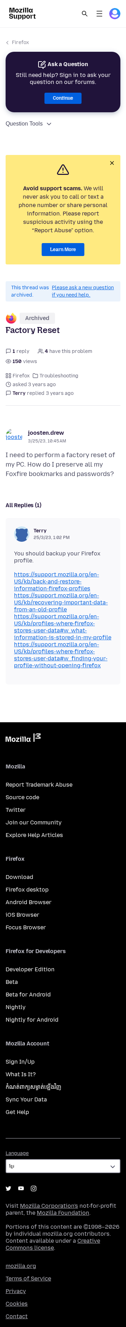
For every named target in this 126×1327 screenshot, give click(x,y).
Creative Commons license (53, 1244)
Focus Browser (26, 927)
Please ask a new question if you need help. (83, 291)
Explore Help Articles (34, 835)
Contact (17, 1316)
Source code (22, 797)
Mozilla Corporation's (49, 1205)
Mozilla (23, 739)
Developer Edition (30, 969)
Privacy (16, 1291)
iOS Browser (22, 914)
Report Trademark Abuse (39, 784)
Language (17, 1153)
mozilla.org (21, 1266)
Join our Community (34, 822)
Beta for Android (28, 994)
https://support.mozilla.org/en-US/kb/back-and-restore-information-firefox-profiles (56, 581)
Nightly (16, 1007)
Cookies (17, 1303)
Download (19, 877)
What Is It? (21, 1074)
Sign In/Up (20, 1061)
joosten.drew (46, 433)
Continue (63, 98)
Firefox (20, 42)
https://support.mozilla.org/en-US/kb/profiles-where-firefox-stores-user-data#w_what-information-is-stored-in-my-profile (62, 627)
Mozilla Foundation (63, 1212)
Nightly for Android (32, 1019)
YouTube (21, 1188)
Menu (99, 13)
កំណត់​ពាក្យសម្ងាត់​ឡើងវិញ (33, 1087)
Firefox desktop (27, 889)
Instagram (33, 1188)
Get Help (17, 1112)
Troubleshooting (59, 376)
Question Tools (24, 124)
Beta (12, 982)
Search (84, 13)
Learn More (63, 250)
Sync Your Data (26, 1099)
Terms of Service (28, 1278)
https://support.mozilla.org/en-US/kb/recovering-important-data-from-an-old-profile (61, 602)
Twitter (16, 810)
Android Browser (28, 902)
